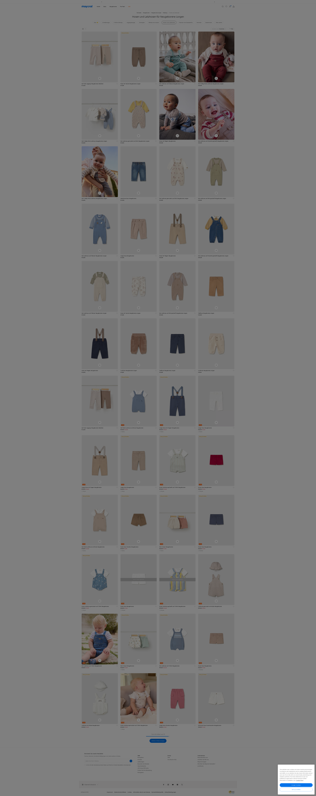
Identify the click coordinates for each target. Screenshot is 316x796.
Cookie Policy (299, 780)
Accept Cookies (296, 785)
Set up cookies (296, 789)
